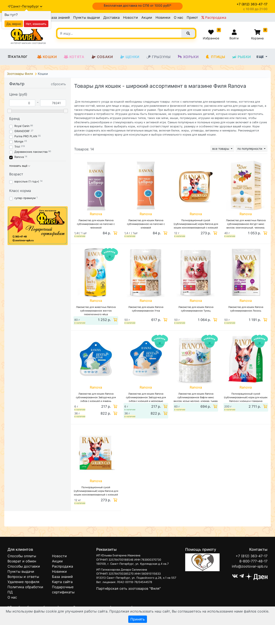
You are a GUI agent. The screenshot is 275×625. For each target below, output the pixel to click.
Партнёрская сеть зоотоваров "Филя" (128, 588)
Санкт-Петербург (25, 6)
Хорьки (191, 57)
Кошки (50, 57)
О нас (178, 17)
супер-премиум (25, 198)
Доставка (111, 17)
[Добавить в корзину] (114, 233)
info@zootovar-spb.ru (249, 566)
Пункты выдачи (86, 17)
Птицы (218, 57)
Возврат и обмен (22, 561)
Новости (130, 17)
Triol (17, 146)
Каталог (19, 57)
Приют (192, 17)
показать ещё (18, 165)
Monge (18, 141)
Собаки (105, 57)
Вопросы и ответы (23, 576)
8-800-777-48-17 (253, 561)
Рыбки (244, 57)
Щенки (132, 57)
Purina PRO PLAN (26, 136)
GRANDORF (22, 131)
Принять (137, 619)
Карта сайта (62, 582)
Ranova (19, 157)
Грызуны (161, 57)
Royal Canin (21, 126)
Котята (76, 57)
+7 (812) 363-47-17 (251, 556)
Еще (261, 57)
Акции (146, 17)
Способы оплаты (22, 556)
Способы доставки (24, 566)
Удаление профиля (23, 582)
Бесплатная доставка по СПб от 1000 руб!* (137, 6)
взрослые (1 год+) (26, 181)
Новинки (163, 17)
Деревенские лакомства (30, 151)
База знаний (59, 17)
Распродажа (215, 17)
